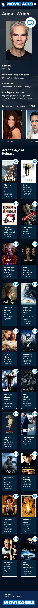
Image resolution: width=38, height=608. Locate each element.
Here (25, 185)
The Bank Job (28, 437)
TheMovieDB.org (16, 596)
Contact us (7, 594)
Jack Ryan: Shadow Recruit (8, 397)
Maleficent (27, 354)
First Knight (9, 562)
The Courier (28, 227)
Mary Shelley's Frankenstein (28, 564)
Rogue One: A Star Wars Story (28, 310)
